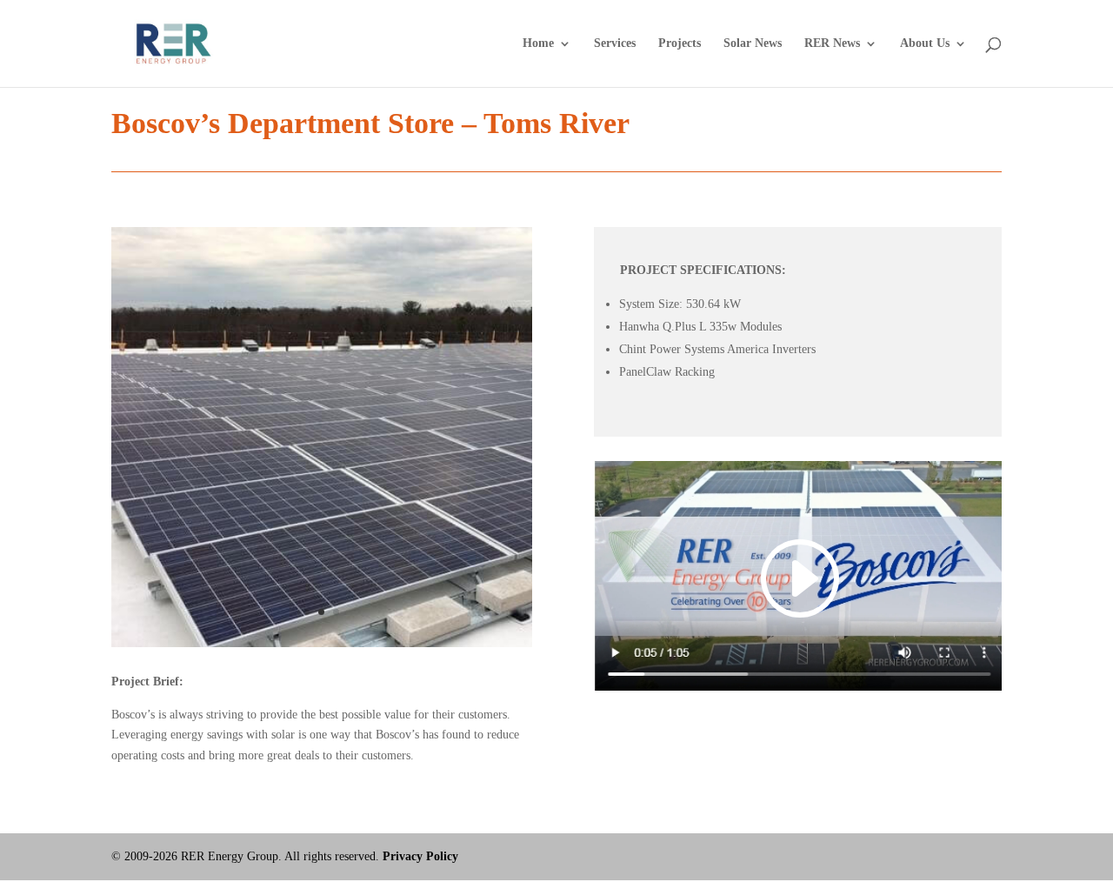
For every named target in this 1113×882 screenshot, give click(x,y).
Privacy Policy (420, 856)
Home (538, 43)
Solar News (752, 43)
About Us (925, 43)
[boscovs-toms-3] (321, 646)
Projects (679, 43)
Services (615, 43)
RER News (832, 43)
